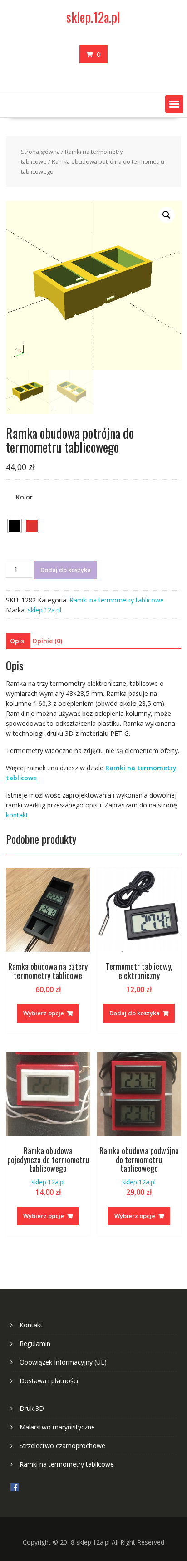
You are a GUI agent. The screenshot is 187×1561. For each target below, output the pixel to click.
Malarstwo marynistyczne (57, 1427)
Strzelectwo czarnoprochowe (62, 1445)
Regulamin (35, 1343)
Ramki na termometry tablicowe (116, 600)
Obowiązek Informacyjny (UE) (63, 1362)
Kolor (24, 497)
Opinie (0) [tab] (47, 640)
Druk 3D (32, 1408)
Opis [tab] (17, 640)
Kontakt (31, 1325)
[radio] (14, 526)
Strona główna (40, 151)
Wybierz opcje (43, 1013)
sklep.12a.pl (93, 17)
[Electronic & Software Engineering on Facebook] (14, 1488)
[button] (174, 104)
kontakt (17, 815)
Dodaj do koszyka (65, 570)
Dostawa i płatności (49, 1380)
